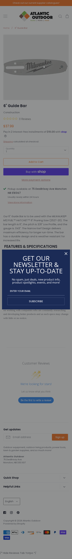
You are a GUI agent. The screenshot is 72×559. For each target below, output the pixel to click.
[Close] (66, 254)
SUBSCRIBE (36, 301)
